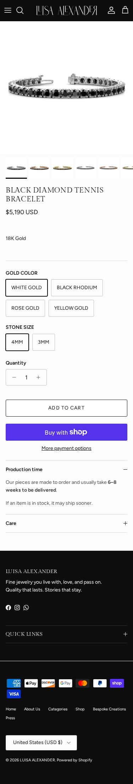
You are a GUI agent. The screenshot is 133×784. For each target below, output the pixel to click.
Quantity (16, 363)
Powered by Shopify (74, 760)
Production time (24, 470)
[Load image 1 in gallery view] (66, 87)
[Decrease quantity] (12, 377)
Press (10, 718)
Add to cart (66, 408)
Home (11, 709)
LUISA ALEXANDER (37, 760)
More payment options (66, 448)
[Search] (23, 10)
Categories (57, 709)
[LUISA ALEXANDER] (67, 10)
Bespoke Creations (109, 709)
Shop (80, 709)
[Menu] (8, 10)
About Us (32, 709)
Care (11, 523)
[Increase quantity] (40, 377)
